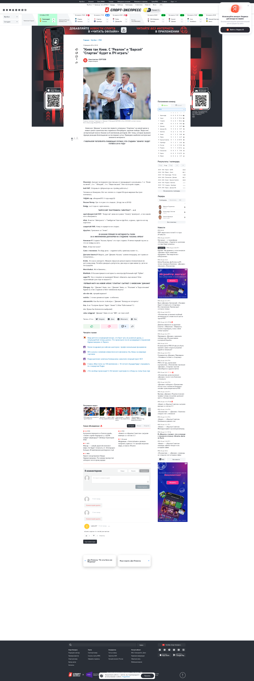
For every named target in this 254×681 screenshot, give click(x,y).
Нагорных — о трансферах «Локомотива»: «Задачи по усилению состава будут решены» (171, 242)
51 (85, 443)
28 (120, 431)
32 (85, 453)
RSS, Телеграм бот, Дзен (138, 653)
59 (170, 322)
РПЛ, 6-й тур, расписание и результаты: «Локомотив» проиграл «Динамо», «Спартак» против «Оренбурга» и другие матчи (171, 366)
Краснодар (163, 115)
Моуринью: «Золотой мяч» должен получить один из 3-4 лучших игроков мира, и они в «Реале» (133, 443)
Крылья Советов (164, 140)
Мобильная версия (136, 662)
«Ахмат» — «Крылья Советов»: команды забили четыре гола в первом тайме (169, 445)
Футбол (81, 1)
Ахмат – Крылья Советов (171, 180)
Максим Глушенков (168, 206)
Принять (147, 676)
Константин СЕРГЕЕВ (97, 59)
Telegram (101, 319)
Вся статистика (171, 222)
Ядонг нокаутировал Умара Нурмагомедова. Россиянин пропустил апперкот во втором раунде (98, 458)
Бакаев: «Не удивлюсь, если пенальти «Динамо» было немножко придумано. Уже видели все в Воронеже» (171, 253)
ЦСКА (161, 123)
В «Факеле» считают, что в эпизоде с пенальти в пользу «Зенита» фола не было (171, 436)
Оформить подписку (94, 659)
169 (171, 372)
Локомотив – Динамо (171, 177)
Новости (147, 5)
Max (135, 319)
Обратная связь (135, 659)
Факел (162, 156)
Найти (141, 645)
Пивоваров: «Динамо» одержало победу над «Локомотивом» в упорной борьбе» (170, 338)
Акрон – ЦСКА (169, 169)
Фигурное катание (123, 1)
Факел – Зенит (169, 172)
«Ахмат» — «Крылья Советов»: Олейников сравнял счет (169, 420)
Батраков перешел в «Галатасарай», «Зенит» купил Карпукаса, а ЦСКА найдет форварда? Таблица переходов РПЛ (98, 436)
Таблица (120, 5)
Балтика (162, 131)
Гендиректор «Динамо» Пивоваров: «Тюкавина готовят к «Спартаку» (171, 356)
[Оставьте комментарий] (120, 477)
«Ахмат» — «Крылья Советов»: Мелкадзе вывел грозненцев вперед (171, 428)
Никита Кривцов (168, 216)
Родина (162, 148)
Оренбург (162, 142)
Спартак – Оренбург (170, 185)
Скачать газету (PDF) (94, 656)
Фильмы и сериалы (140, 1)
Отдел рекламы (72, 659)
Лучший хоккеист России (115, 659)
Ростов (162, 145)
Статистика (138, 5)
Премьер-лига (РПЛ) (101, 5)
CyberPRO (155, 1)
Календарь (129, 5)
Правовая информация (138, 656)
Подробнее (126, 677)
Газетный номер (92, 653)
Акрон (162, 153)
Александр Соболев (169, 211)
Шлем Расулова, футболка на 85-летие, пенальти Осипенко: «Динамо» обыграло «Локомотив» (171, 264)
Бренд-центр (72, 662)
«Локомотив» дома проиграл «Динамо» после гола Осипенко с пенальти (169, 377)
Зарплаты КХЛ (112, 656)
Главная (86, 40)
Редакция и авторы (74, 653)
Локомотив (163, 150)
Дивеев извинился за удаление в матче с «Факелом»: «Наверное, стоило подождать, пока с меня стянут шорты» (170, 328)
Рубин (162, 137)
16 (170, 432)
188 (86, 431)
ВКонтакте (124, 319)
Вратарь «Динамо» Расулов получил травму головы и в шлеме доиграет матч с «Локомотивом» (171, 396)
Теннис (111, 1)
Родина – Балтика (170, 182)
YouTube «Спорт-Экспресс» (173, 645)
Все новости (176, 459)
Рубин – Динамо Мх (170, 187)
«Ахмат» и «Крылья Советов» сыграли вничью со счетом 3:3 (133, 434)
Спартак (162, 121)
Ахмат (162, 134)
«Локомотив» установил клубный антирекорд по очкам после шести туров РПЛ (170, 316)
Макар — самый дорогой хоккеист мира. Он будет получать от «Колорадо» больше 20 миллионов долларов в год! (99, 448)
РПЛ (100, 40)
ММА (88, 453)
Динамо (162, 126)
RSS (163, 459)
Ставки (164, 1)
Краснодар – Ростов (170, 175)
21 (120, 439)
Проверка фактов (73, 656)
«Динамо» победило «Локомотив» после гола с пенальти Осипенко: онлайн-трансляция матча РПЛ (170, 386)
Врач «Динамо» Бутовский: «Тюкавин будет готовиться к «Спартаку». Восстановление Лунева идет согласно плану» (171, 306)
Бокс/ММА (101, 1)
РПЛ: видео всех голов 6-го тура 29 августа (170, 233)
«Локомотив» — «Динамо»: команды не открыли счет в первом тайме (171, 454)
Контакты (71, 665)
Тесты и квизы (112, 653)
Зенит (161, 118)
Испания (124, 439)
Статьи (112, 5)
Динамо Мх (163, 129)
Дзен (112, 319)
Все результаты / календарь (172, 191)
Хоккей (90, 1)
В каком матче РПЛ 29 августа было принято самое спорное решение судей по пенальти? (171, 348)
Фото (154, 5)
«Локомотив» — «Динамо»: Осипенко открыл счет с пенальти (171, 413)
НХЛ (88, 443)
